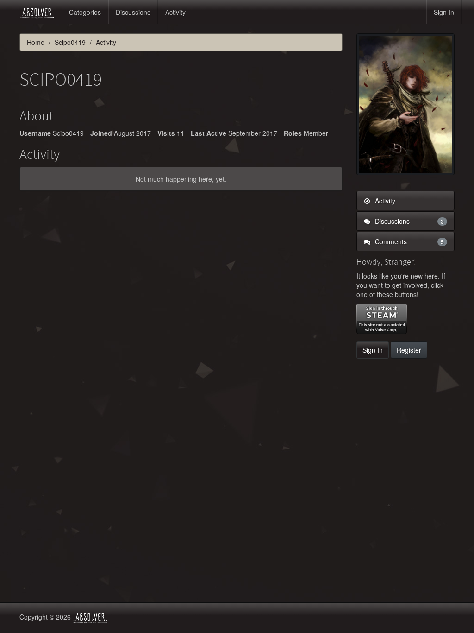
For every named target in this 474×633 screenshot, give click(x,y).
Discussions (133, 12)
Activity (175, 12)
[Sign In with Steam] (381, 319)
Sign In (444, 12)
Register (409, 349)
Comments (408, 241)
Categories (85, 12)
